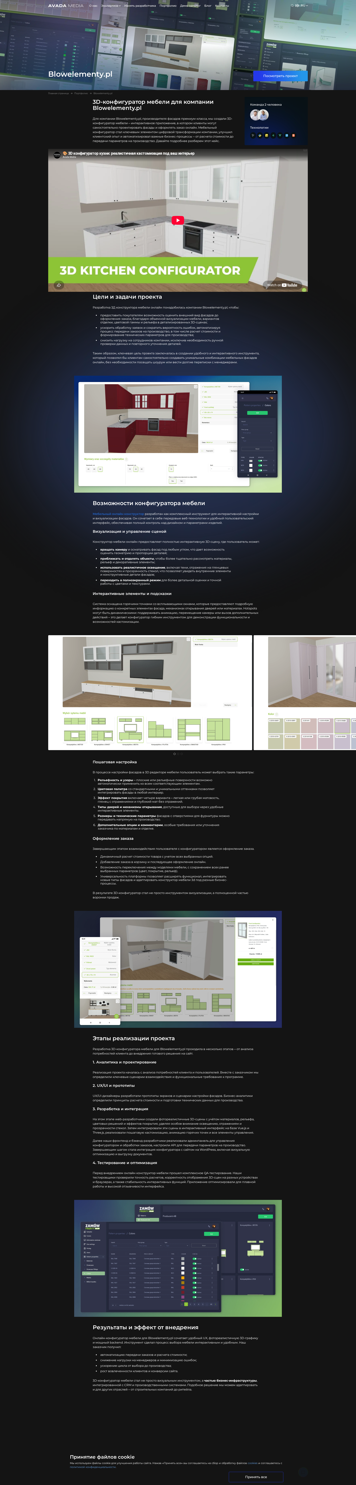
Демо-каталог (190, 5)
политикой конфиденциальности (93, 1467)
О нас (93, 5)
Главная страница (58, 93)
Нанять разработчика (140, 5)
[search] (293, 5)
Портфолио (168, 5)
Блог (207, 5)
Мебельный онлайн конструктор (118, 514)
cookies (253, 1463)
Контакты (222, 5)
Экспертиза (109, 5)
